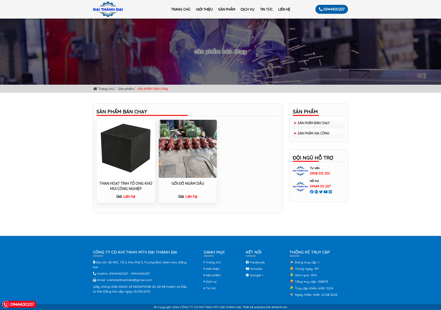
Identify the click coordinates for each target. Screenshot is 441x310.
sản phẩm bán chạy (314, 123)
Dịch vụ (247, 9)
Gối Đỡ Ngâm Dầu (188, 183)
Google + (256, 275)
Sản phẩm (226, 9)
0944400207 (334, 9)
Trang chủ (180, 9)
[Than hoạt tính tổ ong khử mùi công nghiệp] (126, 148)
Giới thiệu (204, 9)
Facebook (257, 262)
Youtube (255, 269)
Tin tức (266, 9)
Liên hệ (284, 9)
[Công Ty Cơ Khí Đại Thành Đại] (108, 9)
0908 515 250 (320, 173)
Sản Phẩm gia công (313, 133)
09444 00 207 (320, 186)
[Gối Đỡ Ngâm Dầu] (188, 148)
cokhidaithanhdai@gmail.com (129, 280)
